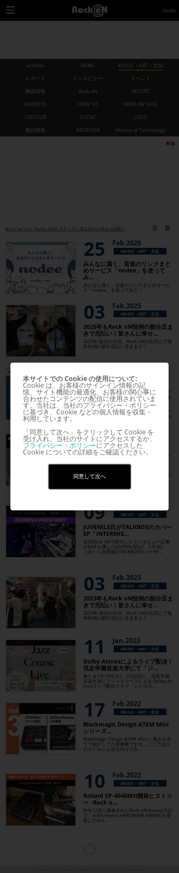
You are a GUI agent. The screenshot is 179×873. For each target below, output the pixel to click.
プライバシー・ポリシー (59, 445)
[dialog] (89, 436)
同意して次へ (89, 476)
